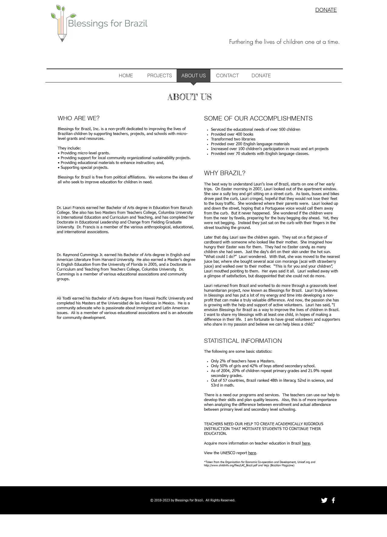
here (306, 443)
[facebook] (333, 500)
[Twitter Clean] (324, 500)
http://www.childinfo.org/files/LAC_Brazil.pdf (230, 465)
